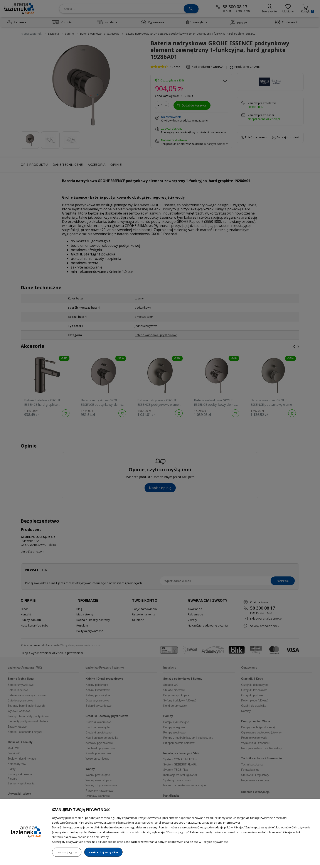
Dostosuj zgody (67, 852)
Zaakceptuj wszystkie (103, 852)
